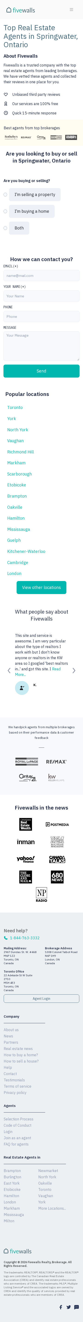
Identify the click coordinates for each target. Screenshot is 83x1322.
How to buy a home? (21, 1055)
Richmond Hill (20, 452)
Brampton (17, 496)
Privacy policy (15, 1092)
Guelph (14, 540)
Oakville (14, 507)
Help (8, 1067)
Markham (16, 462)
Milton (9, 1221)
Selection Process (18, 1119)
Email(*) (10, 266)
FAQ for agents (16, 1144)
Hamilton (16, 518)
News (8, 1036)
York (11, 418)
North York (17, 429)
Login (8, 1131)
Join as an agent (17, 1138)
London (14, 573)
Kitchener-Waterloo (26, 551)
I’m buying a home (32, 211)
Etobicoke (16, 485)
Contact (10, 1073)
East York (12, 1183)
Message (10, 327)
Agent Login (41, 998)
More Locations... (52, 1208)
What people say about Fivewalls (41, 615)
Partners (11, 1042)
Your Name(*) (14, 287)
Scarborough (19, 474)
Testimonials (14, 1080)
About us (11, 1029)
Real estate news (18, 1048)
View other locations (41, 587)
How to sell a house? (21, 1061)
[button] (9, 670)
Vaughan (15, 440)
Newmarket (48, 1170)
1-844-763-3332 (25, 938)
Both (19, 228)
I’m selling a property (35, 194)
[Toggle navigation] (71, 9)
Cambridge (17, 562)
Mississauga (18, 529)
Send (41, 371)
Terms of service (17, 1086)
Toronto (15, 407)
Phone (8, 307)
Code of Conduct (17, 1125)
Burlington (12, 1177)
